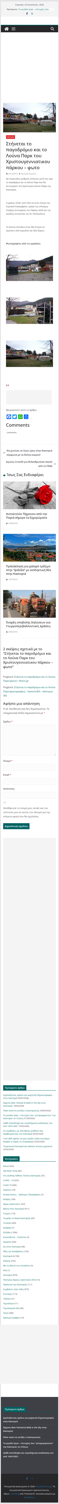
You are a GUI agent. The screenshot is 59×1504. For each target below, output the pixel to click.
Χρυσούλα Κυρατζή (28, 174)
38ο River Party (10, 1170)
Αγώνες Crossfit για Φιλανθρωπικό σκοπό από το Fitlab (29, 464)
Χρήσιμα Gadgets (11, 1317)
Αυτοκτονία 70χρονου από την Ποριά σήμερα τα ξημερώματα (26, 516)
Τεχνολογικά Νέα (11, 1308)
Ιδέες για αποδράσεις (13, 1251)
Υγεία (5, 1313)
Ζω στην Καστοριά (12, 1246)
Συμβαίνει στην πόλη (13, 1289)
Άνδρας (6, 1199)
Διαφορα (7, 1227)
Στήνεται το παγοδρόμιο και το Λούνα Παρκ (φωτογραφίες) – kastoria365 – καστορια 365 (29, 691)
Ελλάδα (6, 1232)
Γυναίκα (7, 1223)
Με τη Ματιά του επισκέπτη (16, 1265)
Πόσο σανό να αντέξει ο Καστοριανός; (21, 1110)
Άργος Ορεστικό (10, 1204)
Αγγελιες (7, 1189)
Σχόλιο (8, 721)
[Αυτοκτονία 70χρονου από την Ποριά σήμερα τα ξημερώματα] (29, 483)
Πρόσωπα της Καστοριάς (15, 1284)
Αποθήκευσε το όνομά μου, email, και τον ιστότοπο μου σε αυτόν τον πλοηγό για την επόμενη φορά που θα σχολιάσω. (26, 812)
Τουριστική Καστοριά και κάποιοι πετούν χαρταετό (27, 1146)
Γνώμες (6, 1213)
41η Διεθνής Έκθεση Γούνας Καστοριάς (22, 1175)
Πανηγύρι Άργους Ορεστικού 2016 (19, 1279)
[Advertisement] (29, 71)
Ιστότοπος (9, 788)
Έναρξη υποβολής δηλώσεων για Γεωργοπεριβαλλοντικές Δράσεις (28, 624)
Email (7, 774)
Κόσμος (6, 1260)
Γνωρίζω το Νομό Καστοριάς (17, 1218)
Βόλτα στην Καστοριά (13, 1208)
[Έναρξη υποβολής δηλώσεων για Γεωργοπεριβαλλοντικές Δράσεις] (29, 592)
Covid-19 (7, 1185)
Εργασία (7, 1242)
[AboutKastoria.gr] (6, 28)
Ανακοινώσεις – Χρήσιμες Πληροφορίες (22, 1194)
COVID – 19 (8, 1180)
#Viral (6, 1166)
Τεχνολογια (8, 1303)
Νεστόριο (7, 1275)
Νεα (5, 1270)
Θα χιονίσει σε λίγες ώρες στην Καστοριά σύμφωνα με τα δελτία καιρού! (29, 452)
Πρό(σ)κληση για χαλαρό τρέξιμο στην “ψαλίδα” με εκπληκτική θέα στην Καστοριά (28, 570)
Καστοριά (10, 137)
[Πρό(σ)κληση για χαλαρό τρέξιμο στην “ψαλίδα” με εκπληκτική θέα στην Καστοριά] (29, 535)
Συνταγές (7, 1294)
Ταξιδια (6, 1298)
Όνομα (7, 760)
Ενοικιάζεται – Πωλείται (14, 1237)
